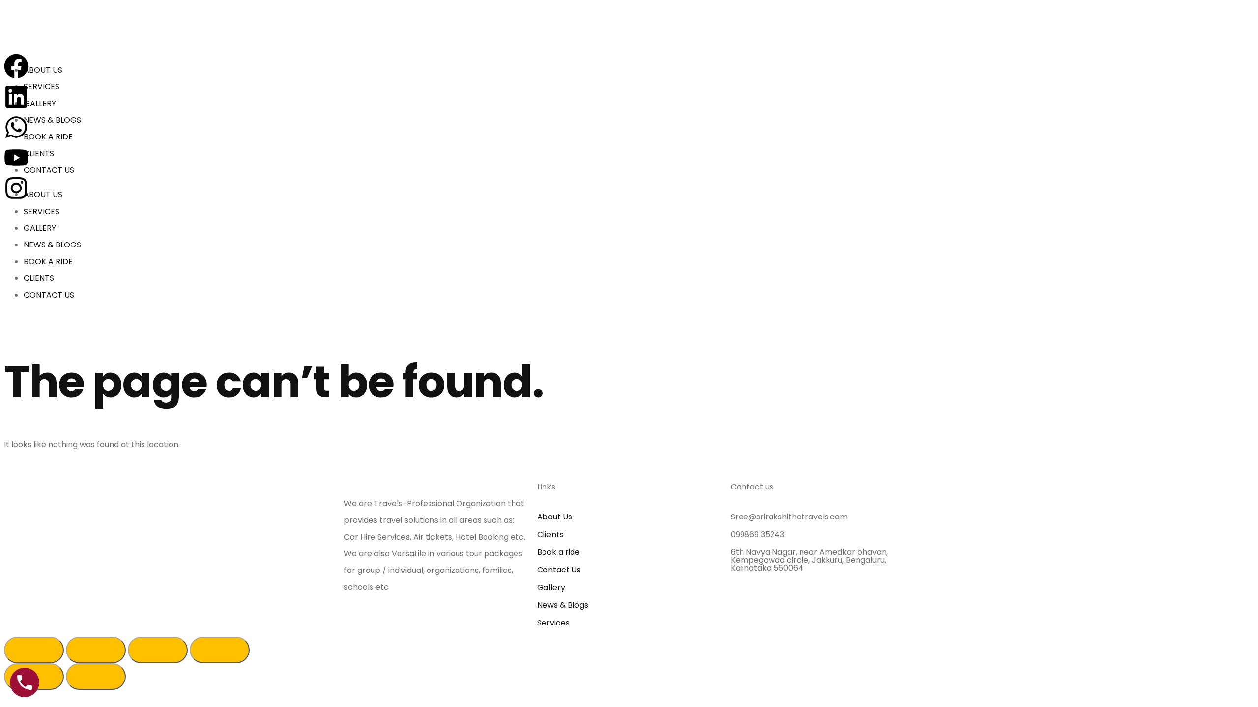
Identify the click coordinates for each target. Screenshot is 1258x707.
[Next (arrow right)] (96, 676)
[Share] (96, 650)
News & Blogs (562, 605)
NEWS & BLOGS (52, 120)
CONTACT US (49, 170)
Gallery (551, 587)
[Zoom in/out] (220, 650)
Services (553, 622)
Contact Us (559, 569)
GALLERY (40, 103)
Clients (550, 534)
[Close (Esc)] (34, 650)
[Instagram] (16, 188)
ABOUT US (43, 70)
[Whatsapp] (16, 127)
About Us (554, 516)
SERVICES (41, 86)
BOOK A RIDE (48, 136)
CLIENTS (39, 153)
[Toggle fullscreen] (158, 650)
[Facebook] (16, 66)
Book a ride (558, 552)
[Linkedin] (16, 96)
